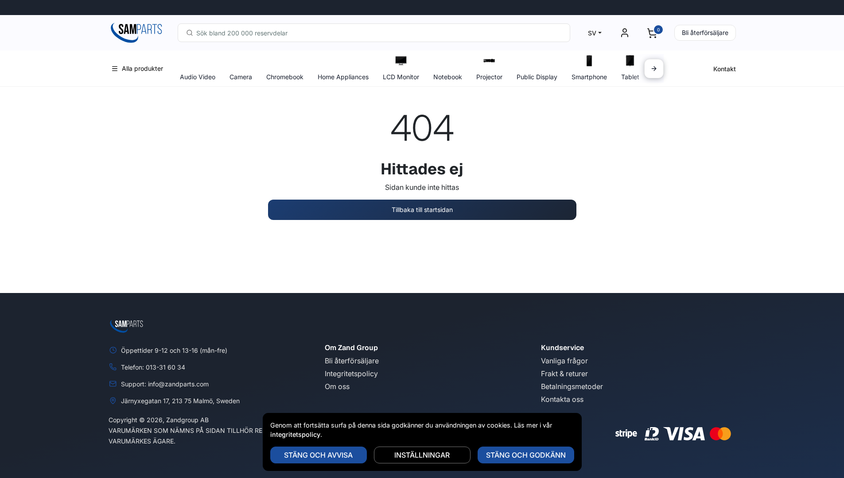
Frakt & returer (564, 373)
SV (592, 33)
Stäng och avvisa (318, 455)
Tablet (630, 77)
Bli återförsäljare (705, 32)
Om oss (337, 386)
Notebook (447, 77)
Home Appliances (343, 77)
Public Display (537, 77)
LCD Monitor (401, 77)
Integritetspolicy (351, 373)
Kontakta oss (562, 399)
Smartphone (589, 77)
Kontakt (724, 69)
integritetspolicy (295, 434)
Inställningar (422, 455)
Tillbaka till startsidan (422, 209)
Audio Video (197, 77)
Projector (489, 77)
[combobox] (374, 32)
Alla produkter (142, 68)
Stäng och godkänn (526, 455)
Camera (240, 77)
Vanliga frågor (564, 360)
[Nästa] (654, 68)
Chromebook (284, 77)
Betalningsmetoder (572, 386)
